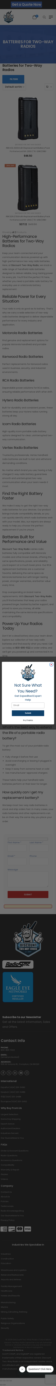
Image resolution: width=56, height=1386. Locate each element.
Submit (28, 713)
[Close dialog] (51, 664)
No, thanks (28, 720)
